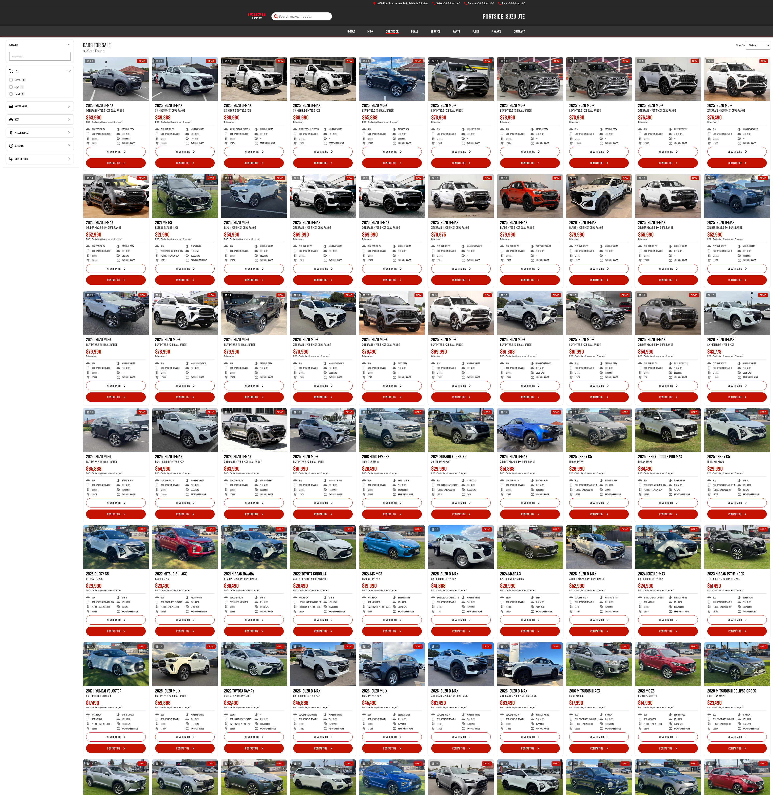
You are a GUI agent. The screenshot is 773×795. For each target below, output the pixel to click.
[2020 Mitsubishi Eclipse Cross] (737, 664)
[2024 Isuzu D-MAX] (668, 547)
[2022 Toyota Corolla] (323, 547)
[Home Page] (256, 16)
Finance (496, 31)
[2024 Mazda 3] (530, 547)
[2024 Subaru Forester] (461, 430)
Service (435, 31)
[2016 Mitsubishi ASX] (599, 664)
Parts (456, 31)
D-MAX (351, 31)
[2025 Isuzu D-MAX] (116, 79)
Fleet (475, 31)
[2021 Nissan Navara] (254, 547)
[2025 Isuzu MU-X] (392, 79)
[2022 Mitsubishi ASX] (185, 547)
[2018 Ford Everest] (392, 430)
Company (519, 31)
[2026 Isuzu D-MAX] (599, 196)
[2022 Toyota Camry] (254, 664)
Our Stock (392, 31)
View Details (114, 151)
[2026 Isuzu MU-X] (323, 313)
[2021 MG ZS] (668, 664)
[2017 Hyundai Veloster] (116, 664)
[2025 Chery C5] (599, 430)
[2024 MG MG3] (392, 547)
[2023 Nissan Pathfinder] (737, 547)
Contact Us (113, 163)
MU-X (370, 31)
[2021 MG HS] (185, 196)
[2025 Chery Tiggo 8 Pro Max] (668, 430)
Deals (414, 31)
